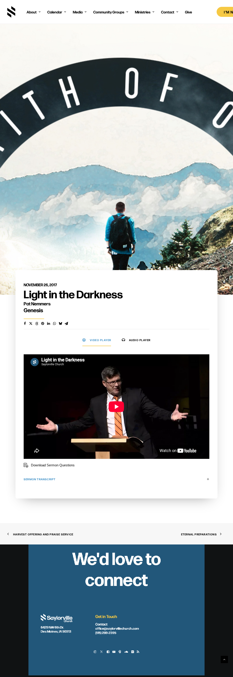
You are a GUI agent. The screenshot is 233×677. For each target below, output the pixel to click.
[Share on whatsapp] (54, 323)
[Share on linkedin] (48, 323)
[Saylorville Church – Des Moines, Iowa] (11, 12)
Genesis (33, 310)
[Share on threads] (36, 323)
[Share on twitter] (30, 323)
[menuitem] (33, 12)
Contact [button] (167, 11)
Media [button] (78, 11)
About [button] (32, 11)
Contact (101, 623)
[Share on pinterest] (42, 323)
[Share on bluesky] (60, 323)
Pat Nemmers (37, 303)
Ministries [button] (142, 11)
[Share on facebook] (25, 323)
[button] (95, 652)
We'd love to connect (116, 568)
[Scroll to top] (224, 659)
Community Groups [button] (108, 11)
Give (188, 11)
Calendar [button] (54, 11)
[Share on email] (66, 323)
